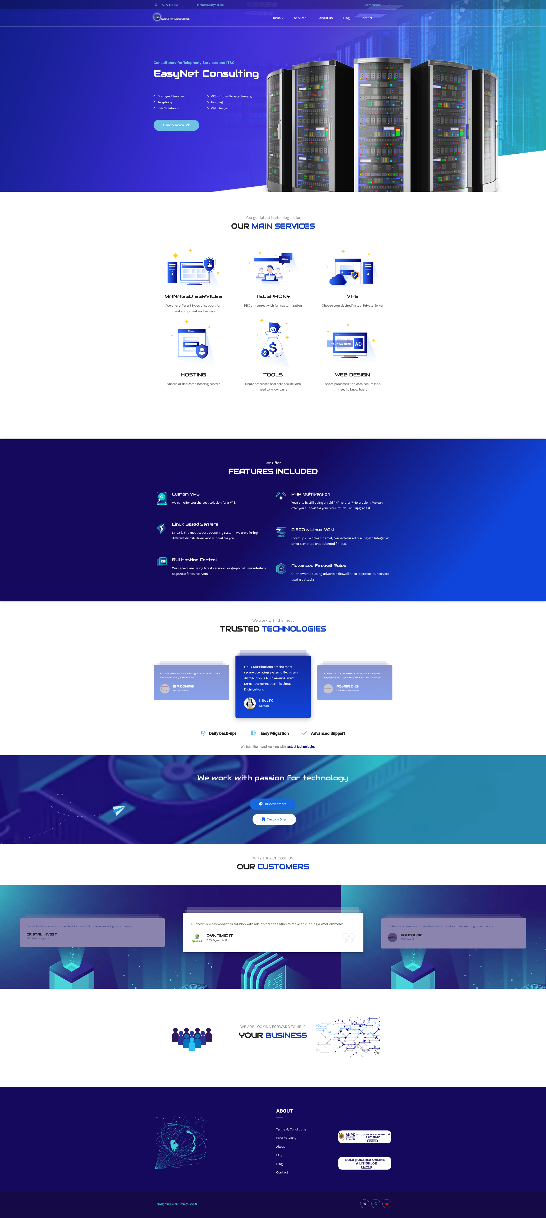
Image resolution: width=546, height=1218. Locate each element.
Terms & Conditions (291, 1129)
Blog (346, 18)
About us (326, 18)
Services (300, 18)
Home (276, 18)
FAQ (279, 1155)
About (280, 1146)
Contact (366, 18)
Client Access (371, 5)
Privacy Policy (286, 1138)
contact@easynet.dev (210, 5)
